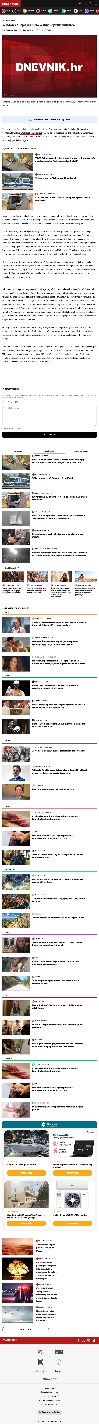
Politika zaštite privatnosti (49, 1400)
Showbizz (31, 10)
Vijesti (8, 10)
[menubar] (90, 3)
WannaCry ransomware (31, 133)
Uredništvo (49, 1388)
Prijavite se (49, 434)
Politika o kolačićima (49, 1404)
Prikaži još (25, 1330)
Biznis (80, 10)
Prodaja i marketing (49, 1392)
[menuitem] (90, 3)
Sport (18, 10)
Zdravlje (69, 10)
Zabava (91, 10)
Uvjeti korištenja (49, 1396)
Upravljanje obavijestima (50, 1412)
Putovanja (56, 10)
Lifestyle (43, 10)
